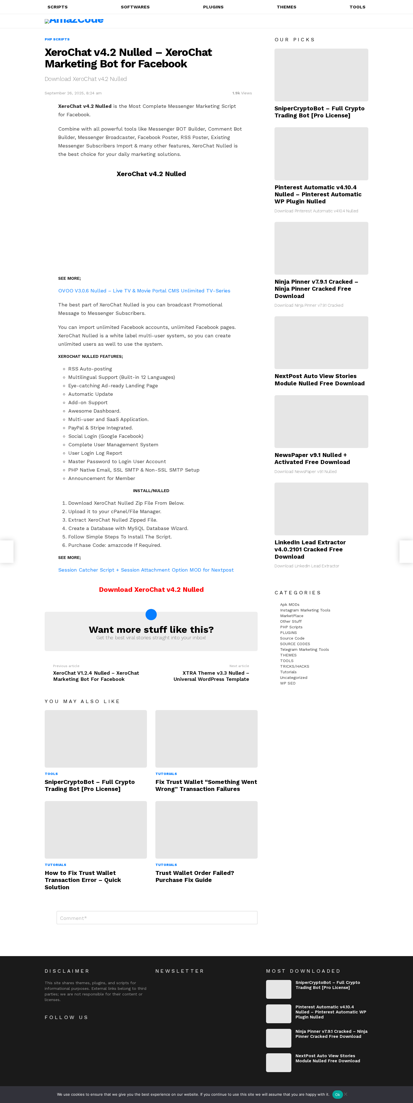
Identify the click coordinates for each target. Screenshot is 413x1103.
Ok (337, 1094)
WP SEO (288, 683)
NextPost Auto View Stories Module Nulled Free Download (319, 379)
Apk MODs (289, 604)
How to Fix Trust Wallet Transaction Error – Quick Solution (83, 880)
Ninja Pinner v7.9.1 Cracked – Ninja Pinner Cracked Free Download (316, 288)
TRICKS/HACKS (294, 666)
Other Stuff (291, 621)
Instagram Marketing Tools (305, 610)
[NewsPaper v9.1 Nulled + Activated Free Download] (321, 421)
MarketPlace (291, 615)
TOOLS (358, 7)
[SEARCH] (343, 21)
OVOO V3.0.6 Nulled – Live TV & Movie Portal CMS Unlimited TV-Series (144, 291)
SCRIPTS (57, 7)
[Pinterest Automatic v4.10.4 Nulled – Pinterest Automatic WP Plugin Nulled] (321, 153)
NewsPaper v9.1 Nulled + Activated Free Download (312, 458)
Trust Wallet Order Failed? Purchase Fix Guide (194, 876)
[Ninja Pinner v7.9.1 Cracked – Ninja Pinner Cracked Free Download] (321, 248)
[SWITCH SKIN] (353, 21)
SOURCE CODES (295, 644)
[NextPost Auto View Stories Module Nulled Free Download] (321, 342)
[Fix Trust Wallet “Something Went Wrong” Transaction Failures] (206, 739)
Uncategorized (293, 677)
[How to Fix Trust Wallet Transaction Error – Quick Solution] (96, 830)
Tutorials (166, 774)
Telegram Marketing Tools (304, 649)
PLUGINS (213, 7)
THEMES (286, 7)
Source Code (292, 638)
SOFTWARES (135, 7)
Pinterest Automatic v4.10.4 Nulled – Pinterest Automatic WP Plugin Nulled (318, 194)
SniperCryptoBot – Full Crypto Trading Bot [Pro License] (90, 785)
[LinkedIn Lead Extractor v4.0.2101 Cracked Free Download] (321, 509)
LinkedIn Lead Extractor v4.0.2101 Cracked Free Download (310, 549)
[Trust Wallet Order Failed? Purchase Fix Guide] (206, 830)
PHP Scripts (291, 627)
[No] (345, 1093)
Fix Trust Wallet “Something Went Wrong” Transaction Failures (206, 785)
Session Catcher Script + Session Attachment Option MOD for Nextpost (146, 570)
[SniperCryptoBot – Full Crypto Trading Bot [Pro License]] (96, 739)
